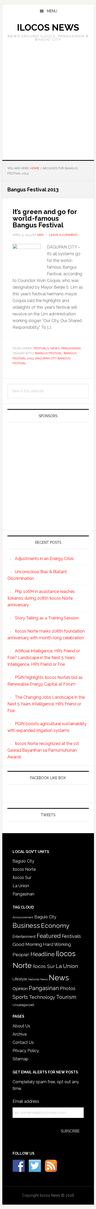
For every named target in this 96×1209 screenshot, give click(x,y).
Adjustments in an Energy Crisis (44, 558)
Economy (55, 925)
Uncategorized (23, 1005)
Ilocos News (48, 27)
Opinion (20, 988)
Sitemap (20, 1058)
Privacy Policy (26, 1050)
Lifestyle (20, 979)
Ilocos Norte (24, 869)
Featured (49, 935)
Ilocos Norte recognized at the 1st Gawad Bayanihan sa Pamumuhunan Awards (43, 750)
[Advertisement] (48, 99)
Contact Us (23, 1042)
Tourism (66, 997)
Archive (20, 1034)
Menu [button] (52, 11)
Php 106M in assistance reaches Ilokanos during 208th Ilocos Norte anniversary (41, 598)
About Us (21, 1026)
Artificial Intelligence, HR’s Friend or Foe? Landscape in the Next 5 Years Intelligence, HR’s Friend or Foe (43, 657)
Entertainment (24, 937)
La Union (21, 885)
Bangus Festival (48, 353)
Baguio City (23, 861)
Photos (68, 988)
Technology (42, 997)
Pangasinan (71, 348)
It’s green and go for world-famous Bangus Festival (45, 218)
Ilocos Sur (22, 877)
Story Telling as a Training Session (47, 618)
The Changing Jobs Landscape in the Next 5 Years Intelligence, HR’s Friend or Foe (46, 704)
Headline (42, 954)
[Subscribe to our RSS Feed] (51, 1166)
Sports (20, 997)
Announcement (23, 917)
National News (38, 979)
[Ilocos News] (35, 1166)
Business (26, 925)
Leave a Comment (63, 235)
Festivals (41, 348)
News (55, 348)
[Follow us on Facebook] (19, 1166)
